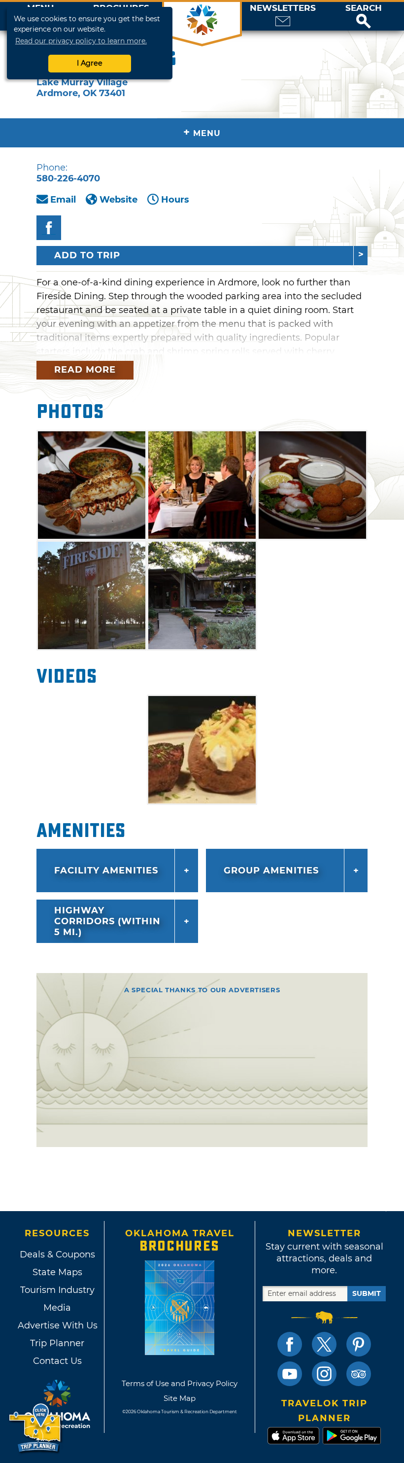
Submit (366, 1293)
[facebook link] (289, 1344)
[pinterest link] (358, 1344)
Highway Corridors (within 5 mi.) (107, 921)
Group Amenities (271, 870)
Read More (85, 369)
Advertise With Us (57, 1325)
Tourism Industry (57, 1290)
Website (118, 199)
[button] (363, 16)
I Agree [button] (89, 63)
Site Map (180, 1398)
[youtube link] (289, 1373)
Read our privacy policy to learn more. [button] (81, 40)
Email (63, 199)
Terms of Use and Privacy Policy (179, 1383)
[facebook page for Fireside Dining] (48, 227)
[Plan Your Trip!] (35, 1428)
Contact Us (57, 1361)
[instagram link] (324, 1373)
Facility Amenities (106, 870)
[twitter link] (324, 1344)
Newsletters (283, 8)
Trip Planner (57, 1343)
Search (363, 8)
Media (57, 1307)
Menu (202, 132)
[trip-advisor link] (358, 1373)
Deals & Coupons (57, 1254)
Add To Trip (87, 255)
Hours (175, 199)
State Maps (57, 1272)
